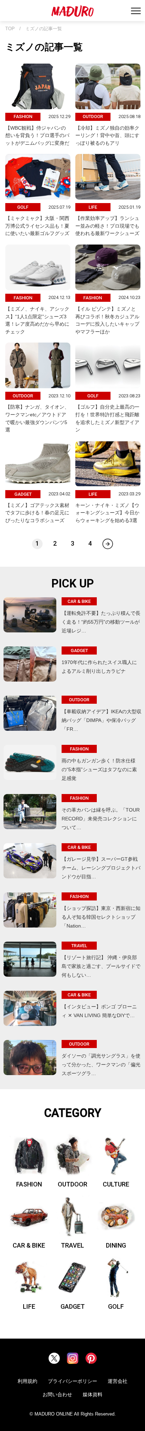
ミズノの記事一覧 (43, 28)
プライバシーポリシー (72, 1381)
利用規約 (27, 1381)
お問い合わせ (57, 1394)
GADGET (73, 1306)
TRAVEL (72, 1245)
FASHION (29, 1184)
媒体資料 (92, 1394)
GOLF (116, 1306)
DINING (116, 1245)
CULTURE (116, 1184)
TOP (10, 28)
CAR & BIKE (29, 1245)
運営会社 (117, 1381)
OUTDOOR (72, 1184)
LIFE (29, 1306)
